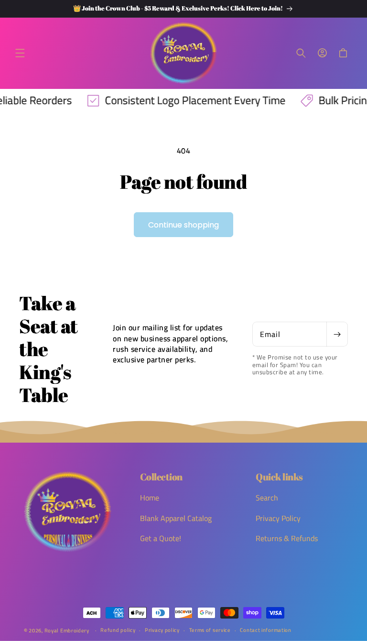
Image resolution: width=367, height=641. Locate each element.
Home (149, 497)
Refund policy (117, 630)
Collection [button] (161, 477)
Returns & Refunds (287, 538)
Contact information (265, 630)
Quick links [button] (279, 477)
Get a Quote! (160, 538)
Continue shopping (183, 224)
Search (267, 497)
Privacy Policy (278, 518)
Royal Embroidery (66, 630)
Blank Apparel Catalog (176, 518)
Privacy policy (162, 630)
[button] (20, 53)
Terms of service (210, 630)
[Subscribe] (336, 334)
